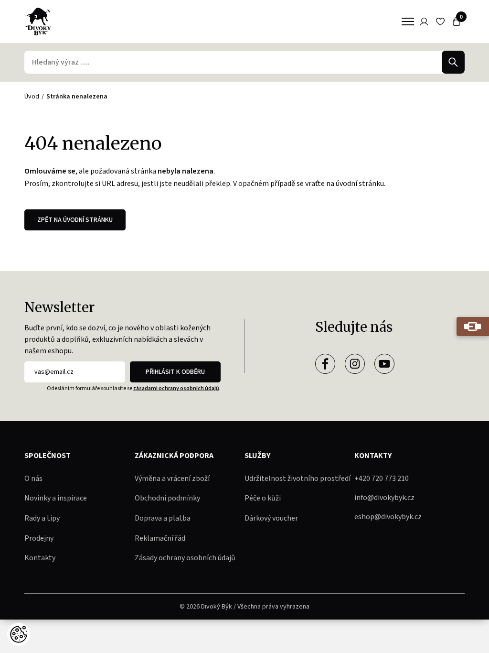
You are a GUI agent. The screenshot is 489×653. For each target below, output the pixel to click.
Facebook (325, 364)
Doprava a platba (163, 518)
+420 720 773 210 (381, 478)
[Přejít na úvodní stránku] (37, 21)
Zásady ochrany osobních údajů (185, 558)
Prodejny (38, 538)
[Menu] (408, 21)
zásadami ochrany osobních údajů (176, 388)
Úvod (31, 96)
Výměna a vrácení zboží (172, 478)
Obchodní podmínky (167, 498)
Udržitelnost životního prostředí (297, 478)
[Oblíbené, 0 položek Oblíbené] (440, 21)
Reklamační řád (160, 538)
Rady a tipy (42, 518)
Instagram (355, 364)
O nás (33, 478)
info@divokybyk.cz (384, 497)
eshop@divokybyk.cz (388, 517)
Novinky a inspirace (55, 498)
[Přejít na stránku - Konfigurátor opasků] (473, 326)
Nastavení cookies (18, 634)
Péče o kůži (262, 498)
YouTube (384, 364)
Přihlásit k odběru (175, 372)
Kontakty (39, 558)
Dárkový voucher (271, 518)
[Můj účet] (424, 21)
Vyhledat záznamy (453, 62)
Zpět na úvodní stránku (75, 220)
